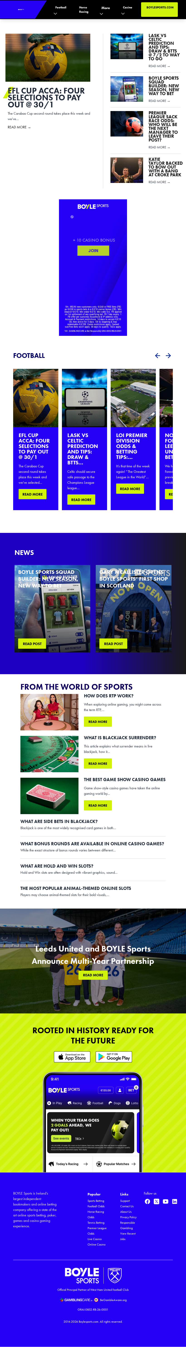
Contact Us (127, 1206)
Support (125, 1201)
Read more (97, 722)
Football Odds (96, 1206)
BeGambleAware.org (113, 1300)
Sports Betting (96, 1201)
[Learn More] (72, 1056)
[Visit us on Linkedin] (174, 1201)
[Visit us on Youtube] (165, 1201)
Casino (127, 7)
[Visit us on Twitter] (156, 1201)
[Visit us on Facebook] (147, 1201)
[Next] (168, 355)
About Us (126, 1212)
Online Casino (96, 1244)
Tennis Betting (96, 1223)
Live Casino (95, 1239)
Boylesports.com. (89, 1322)
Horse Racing (83, 9)
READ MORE (32, 494)
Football (60, 7)
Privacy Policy (128, 1217)
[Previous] (157, 355)
